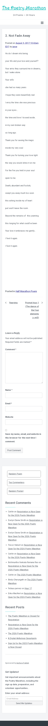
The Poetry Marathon (24, 8)
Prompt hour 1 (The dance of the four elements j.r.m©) (32, 310)
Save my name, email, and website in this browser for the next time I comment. (23, 438)
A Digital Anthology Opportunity (22, 638)
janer (14, 46)
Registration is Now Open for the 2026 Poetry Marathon (25, 524)
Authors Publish (23, 663)
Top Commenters (16, 482)
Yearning (13, 302)
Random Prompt (16, 491)
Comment (10, 349)
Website (9, 417)
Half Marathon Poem (26, 291)
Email (8, 403)
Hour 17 (28, 588)
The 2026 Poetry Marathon (29, 575)
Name (8, 390)
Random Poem (15, 474)
